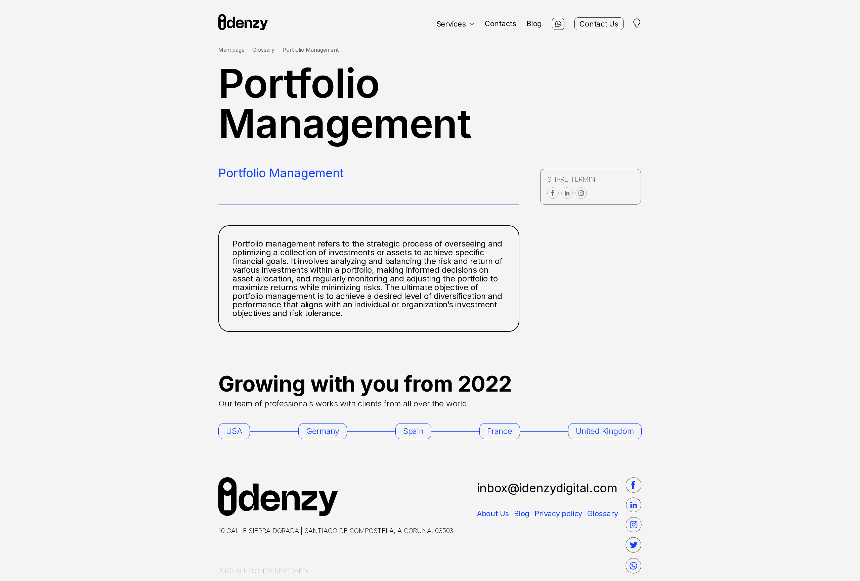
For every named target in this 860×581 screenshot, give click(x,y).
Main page (231, 50)
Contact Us (598, 23)
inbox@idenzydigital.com (547, 488)
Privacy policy (558, 513)
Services (451, 24)
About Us (493, 513)
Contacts (500, 23)
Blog (534, 23)
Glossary (263, 50)
